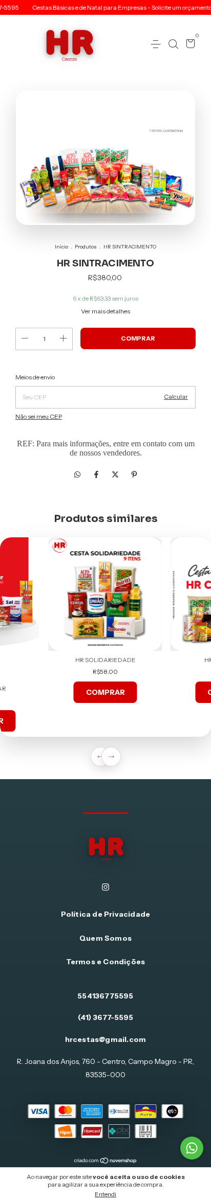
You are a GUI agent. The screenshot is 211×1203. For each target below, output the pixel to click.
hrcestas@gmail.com (105, 1039)
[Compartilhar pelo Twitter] (116, 474)
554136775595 (105, 996)
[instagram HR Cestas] (105, 887)
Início (61, 246)
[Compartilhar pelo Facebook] (97, 474)
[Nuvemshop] (106, 1161)
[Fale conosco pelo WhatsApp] (191, 1148)
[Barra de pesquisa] (173, 44)
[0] (189, 45)
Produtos (86, 246)
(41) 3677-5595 (106, 1017)
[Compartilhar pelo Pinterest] (134, 474)
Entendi (105, 1194)
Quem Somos (105, 938)
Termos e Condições (105, 961)
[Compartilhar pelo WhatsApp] (77, 474)
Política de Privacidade (106, 914)
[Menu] (157, 44)
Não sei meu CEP (38, 416)
